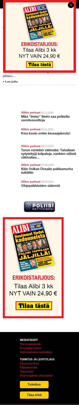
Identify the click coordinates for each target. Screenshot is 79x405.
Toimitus (34, 384)
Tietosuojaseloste (30, 344)
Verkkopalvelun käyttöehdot (36, 352)
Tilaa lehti (34, 395)
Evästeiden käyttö (30, 348)
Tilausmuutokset (29, 363)
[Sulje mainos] (71, 5)
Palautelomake (28, 367)
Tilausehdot (26, 371)
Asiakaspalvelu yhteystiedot (36, 375)
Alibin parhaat (31, 112)
